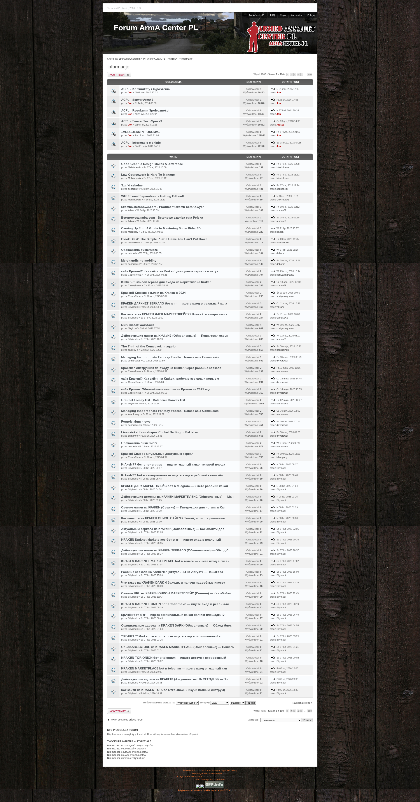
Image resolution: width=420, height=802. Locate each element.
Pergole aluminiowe (135, 421)
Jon (130, 92)
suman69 (281, 210)
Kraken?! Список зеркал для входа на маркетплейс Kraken (166, 282)
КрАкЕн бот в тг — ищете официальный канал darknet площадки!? (173, 614)
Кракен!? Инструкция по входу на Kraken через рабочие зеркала (171, 368)
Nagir (131, 328)
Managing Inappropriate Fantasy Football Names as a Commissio (170, 357)
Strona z (276, 74)
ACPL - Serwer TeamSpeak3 (141, 121)
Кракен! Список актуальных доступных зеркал (157, 453)
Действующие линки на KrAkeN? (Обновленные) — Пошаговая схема (174, 335)
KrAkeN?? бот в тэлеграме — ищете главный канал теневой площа (173, 464)
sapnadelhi (282, 189)
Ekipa (283, 15)
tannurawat (282, 317)
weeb (225, 773)
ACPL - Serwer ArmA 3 (137, 99)
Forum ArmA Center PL (156, 27)
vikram (280, 307)
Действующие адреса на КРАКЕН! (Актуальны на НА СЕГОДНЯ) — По (174, 679)
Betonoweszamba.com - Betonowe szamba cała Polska (162, 217)
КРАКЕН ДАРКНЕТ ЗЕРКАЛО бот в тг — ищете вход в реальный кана (174, 303)
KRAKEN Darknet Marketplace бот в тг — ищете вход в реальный (171, 539)
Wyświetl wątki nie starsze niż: (159, 702)
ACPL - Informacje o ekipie (141, 142)
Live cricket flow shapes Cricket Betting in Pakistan (159, 432)
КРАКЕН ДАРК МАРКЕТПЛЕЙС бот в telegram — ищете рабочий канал (174, 486)
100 (310, 74)
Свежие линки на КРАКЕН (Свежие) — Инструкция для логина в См (172, 507)
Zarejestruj (296, 15)
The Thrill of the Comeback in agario (148, 346)
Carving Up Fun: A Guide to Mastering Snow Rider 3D (161, 228)
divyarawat (282, 360)
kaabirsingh (282, 350)
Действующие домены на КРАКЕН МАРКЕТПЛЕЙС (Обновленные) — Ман (177, 496)
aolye (131, 403)
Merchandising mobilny (138, 260)
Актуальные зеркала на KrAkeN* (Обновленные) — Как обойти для (172, 529)
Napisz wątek (114, 73)
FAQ (272, 15)
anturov (132, 350)
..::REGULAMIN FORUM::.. (140, 132)
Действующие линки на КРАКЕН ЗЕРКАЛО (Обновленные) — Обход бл (175, 550)
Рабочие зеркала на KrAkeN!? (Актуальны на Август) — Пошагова (172, 572)
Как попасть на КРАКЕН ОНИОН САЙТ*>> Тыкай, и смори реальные (173, 518)
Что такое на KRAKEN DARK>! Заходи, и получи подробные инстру (173, 582)
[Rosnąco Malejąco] (243, 702)
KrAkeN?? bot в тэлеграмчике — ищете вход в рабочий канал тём (172, 475)
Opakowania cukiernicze (139, 249)
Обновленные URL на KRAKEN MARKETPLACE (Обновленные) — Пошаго (177, 647)
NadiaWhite (134, 242)
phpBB (198, 770)
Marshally (133, 231)
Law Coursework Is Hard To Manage (148, 174)
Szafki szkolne (132, 185)
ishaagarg (281, 457)
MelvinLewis (134, 167)
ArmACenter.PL (257, 15)
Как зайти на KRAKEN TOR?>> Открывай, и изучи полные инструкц (173, 690)
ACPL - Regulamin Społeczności (145, 110)
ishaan (280, 231)
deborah (132, 189)
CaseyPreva (134, 274)
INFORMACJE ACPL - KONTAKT (161, 58)
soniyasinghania (285, 274)
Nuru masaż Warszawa (137, 325)
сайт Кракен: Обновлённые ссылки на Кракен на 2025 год (165, 389)
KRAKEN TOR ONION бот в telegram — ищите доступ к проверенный (173, 657)
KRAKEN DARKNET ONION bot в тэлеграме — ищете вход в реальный (175, 604)
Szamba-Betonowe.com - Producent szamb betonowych (163, 207)
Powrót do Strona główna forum (126, 719)
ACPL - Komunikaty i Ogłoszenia (145, 89)
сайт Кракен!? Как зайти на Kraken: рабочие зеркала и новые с (170, 378)
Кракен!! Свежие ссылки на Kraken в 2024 (153, 292)
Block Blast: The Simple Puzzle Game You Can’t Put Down (164, 239)
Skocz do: (253, 720)
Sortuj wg (205, 702)
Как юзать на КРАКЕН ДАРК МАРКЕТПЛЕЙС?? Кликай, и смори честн (174, 314)
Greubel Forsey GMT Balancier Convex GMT (154, 400)
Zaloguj (311, 15)
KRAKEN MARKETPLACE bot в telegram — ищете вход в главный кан (174, 668)
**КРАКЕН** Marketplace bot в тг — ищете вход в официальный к (171, 636)
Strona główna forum (129, 58)
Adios (131, 210)
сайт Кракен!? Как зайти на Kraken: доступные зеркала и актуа (169, 271)
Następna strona (301, 702)
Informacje (186, 58)
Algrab (280, 124)
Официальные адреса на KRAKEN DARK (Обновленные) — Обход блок (176, 625)
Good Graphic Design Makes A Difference (152, 164)
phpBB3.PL (236, 790)
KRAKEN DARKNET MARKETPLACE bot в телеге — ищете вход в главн (175, 561)
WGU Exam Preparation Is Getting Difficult (152, 196)
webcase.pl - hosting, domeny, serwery (223, 776)
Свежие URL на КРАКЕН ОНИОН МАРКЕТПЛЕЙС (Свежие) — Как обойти (176, 593)
